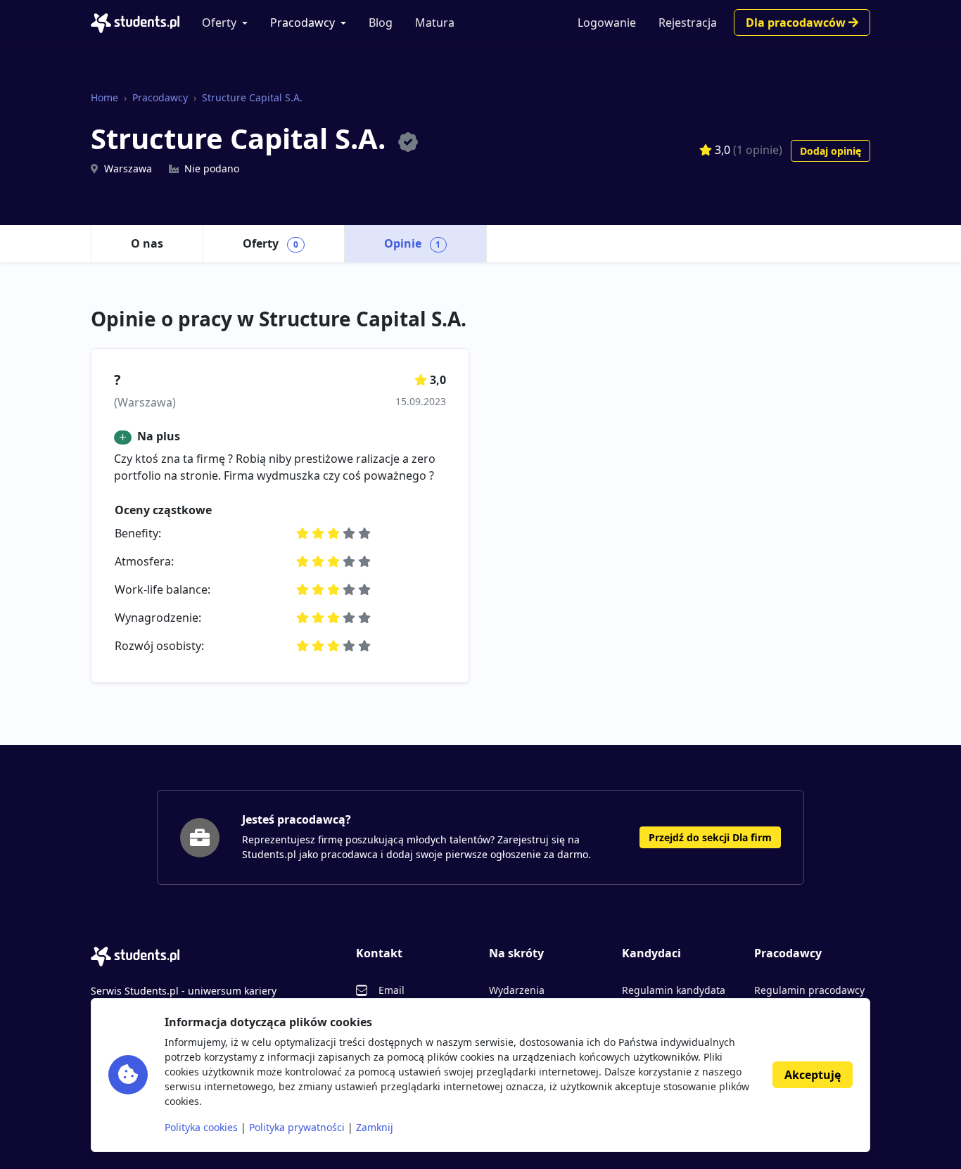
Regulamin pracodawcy (809, 990)
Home (104, 97)
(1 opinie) (757, 150)
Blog (381, 22)
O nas (147, 243)
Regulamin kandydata (673, 990)
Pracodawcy (302, 22)
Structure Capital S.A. (252, 97)
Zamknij (374, 1127)
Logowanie (607, 22)
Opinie (412, 243)
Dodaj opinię (830, 151)
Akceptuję (812, 1074)
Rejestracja (687, 22)
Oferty (219, 22)
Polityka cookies (201, 1127)
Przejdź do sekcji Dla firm (710, 837)
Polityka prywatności (297, 1127)
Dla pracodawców (797, 22)
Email (391, 990)
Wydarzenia (517, 990)
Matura (434, 22)
